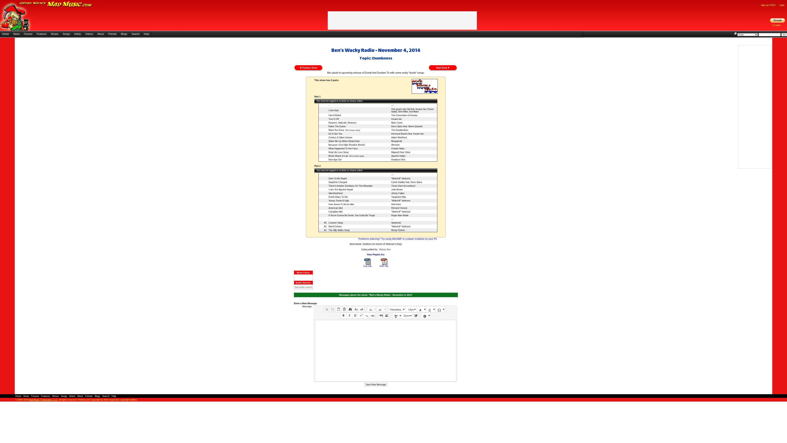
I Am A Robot (335, 115)
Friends (112, 34)
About (100, 34)
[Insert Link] (381, 315)
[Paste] (338, 309)
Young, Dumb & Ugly (339, 200)
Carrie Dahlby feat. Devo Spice (406, 182)
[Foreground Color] (421, 309)
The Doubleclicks (399, 130)
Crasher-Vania (336, 223)
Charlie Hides (398, 148)
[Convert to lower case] (355, 309)
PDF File (384, 266)
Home (5, 34)
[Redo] (381, 309)
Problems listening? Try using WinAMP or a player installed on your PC (397, 238)
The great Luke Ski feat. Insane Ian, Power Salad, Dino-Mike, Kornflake (412, 110)
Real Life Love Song (338, 152)
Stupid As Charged (338, 182)
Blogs (124, 34)
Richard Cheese (399, 208)
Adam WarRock (399, 137)
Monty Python (398, 230)
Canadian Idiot (336, 211)
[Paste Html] (344, 309)
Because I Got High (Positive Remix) (347, 145)
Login (781, 5)
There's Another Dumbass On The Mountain (350, 186)
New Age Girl (335, 159)
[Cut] (326, 309)
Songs (66, 34)
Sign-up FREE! (768, 5)
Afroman (395, 145)
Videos (89, 34)
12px (411, 309)
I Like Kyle (334, 110)
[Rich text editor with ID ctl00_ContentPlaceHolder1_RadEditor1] (385, 350)
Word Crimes (335, 226)
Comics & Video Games (340, 137)
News (16, 34)
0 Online (776, 25)
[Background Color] (431, 309)
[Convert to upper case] (361, 309)
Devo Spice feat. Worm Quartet (406, 126)
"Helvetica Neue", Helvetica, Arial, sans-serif (398, 309)
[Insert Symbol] (440, 309)
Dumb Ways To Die (338, 197)
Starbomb (396, 223)
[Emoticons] (426, 315)
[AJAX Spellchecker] (397, 315)
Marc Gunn (397, 122)
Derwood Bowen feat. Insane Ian (407, 133)
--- (392, 105)
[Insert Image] (386, 315)
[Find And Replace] (350, 309)
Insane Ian (396, 119)
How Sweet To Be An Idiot (341, 204)
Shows (54, 34)
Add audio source (303, 287)
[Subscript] (366, 315)
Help (146, 34)
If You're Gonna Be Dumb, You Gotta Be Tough (352, 215)
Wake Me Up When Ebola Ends (344, 141)
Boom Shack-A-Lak (338, 156)
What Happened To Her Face (343, 148)
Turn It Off (334, 119)
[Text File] (367, 264)
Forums (28, 34)
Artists (77, 34)
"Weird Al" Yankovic (401, 178)
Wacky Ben (385, 249)
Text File (367, 266)
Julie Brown (397, 189)
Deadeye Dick (398, 159)
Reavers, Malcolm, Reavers (342, 122)
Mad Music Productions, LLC (43, 399)
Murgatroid (396, 141)
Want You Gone (336, 130)
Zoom (407, 315)
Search (136, 34)
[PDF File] (384, 264)
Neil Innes (396, 204)
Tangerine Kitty (398, 197)
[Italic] (349, 315)
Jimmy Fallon (397, 193)
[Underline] (355, 315)
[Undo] (371, 309)
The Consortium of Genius (404, 115)
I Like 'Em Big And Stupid (341, 189)
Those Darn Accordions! (403, 186)
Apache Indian (398, 156)
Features (42, 34)
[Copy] (332, 309)
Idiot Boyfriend (336, 193)
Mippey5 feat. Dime (400, 152)
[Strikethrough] (372, 315)
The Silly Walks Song (339, 230)
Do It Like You (335, 133)
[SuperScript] (361, 315)
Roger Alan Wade (399, 215)
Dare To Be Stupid (338, 178)
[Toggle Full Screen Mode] (416, 315)
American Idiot (336, 208)
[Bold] (343, 315)
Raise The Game (337, 126)
